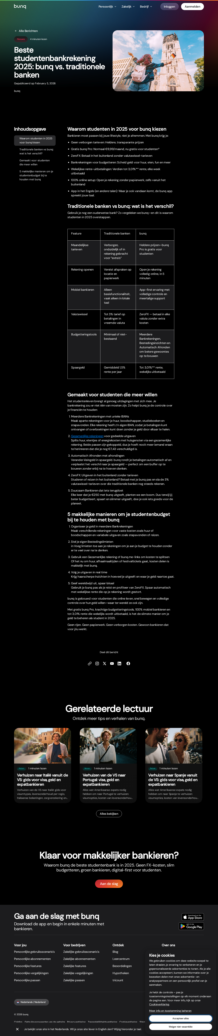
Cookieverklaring (128, 1022)
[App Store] (193, 917)
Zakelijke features (74, 966)
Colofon (18, 1022)
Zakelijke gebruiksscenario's (81, 952)
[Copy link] (89, 663)
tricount (118, 980)
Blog (115, 952)
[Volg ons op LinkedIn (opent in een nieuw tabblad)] (119, 663)
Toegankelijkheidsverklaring (102, 1022)
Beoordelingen (122, 966)
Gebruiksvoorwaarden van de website (45, 1022)
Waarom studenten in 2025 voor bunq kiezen (35, 140)
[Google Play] (191, 926)
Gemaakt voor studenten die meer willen (34, 162)
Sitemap (144, 1022)
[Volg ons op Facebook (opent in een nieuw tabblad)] (128, 663)
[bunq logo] (20, 6)
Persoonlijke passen (27, 980)
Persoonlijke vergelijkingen (31, 973)
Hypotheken (121, 973)
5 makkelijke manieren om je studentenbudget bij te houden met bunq (36, 175)
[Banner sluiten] (17, 1029)
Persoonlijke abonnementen (32, 959)
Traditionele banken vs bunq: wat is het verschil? (36, 151)
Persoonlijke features (28, 966)
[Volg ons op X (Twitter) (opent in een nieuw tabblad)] (104, 663)
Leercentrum (121, 959)
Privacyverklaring (76, 1022)
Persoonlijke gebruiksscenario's (34, 952)
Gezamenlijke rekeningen (87, 436)
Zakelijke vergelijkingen (78, 973)
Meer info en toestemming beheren (170, 1011)
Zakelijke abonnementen (79, 959)
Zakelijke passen (74, 980)
